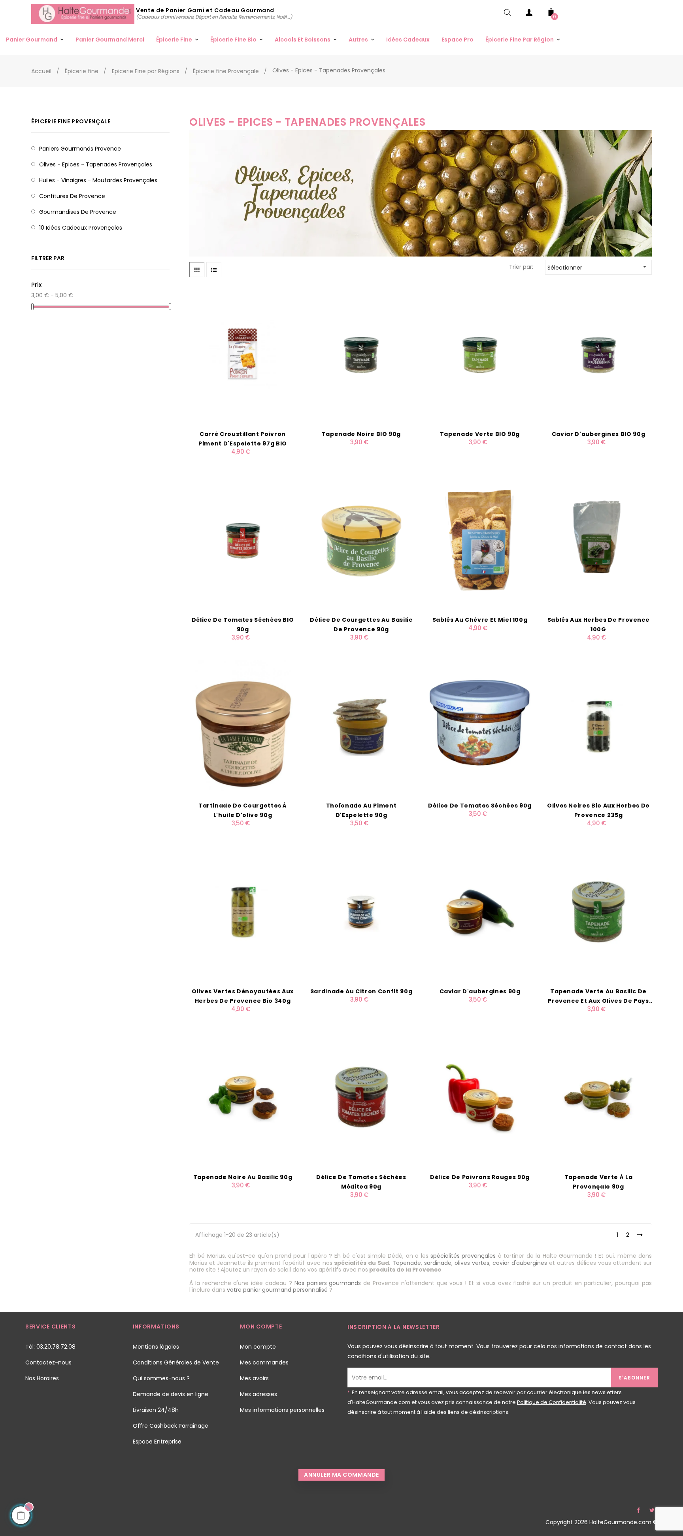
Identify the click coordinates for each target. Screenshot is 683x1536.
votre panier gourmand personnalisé (277, 1290)
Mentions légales (156, 1347)
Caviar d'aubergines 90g (480, 991)
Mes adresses (258, 1394)
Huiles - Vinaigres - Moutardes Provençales (98, 180)
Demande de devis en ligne (170, 1394)
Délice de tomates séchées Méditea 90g (361, 1182)
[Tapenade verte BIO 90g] (479, 354)
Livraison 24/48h (156, 1410)
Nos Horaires (42, 1378)
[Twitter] (652, 1510)
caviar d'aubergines (519, 1263)
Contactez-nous (48, 1362)
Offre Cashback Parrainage (170, 1426)
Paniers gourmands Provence (80, 149)
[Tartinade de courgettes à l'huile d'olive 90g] (242, 726)
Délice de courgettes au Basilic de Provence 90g (361, 624)
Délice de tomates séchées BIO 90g (243, 624)
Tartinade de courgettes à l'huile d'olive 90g (242, 810)
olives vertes (472, 1263)
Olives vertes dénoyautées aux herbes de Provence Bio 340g (243, 996)
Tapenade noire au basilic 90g (242, 1177)
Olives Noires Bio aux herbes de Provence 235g (598, 810)
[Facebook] (638, 1510)
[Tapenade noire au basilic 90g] (242, 1097)
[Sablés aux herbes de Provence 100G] (598, 540)
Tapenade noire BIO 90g (361, 434)
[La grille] (196, 269)
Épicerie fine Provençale (71, 121)
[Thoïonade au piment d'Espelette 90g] (361, 726)
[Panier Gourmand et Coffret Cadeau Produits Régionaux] (83, 13)
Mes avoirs (254, 1378)
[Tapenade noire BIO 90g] (361, 354)
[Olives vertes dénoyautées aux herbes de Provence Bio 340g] (242, 911)
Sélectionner (597, 268)
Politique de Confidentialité (551, 1402)
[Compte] (529, 14)
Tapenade (406, 1263)
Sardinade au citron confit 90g (361, 991)
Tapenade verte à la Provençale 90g (598, 1182)
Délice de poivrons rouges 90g (480, 1177)
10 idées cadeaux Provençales (80, 228)
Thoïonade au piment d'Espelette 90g (361, 810)
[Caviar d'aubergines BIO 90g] (598, 354)
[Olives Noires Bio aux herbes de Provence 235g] (598, 726)
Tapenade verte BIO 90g (480, 434)
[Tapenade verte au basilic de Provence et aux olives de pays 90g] (598, 911)
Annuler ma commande (341, 1475)
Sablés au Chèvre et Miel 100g (480, 620)
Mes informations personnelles (282, 1410)
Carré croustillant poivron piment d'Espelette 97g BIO (242, 438)
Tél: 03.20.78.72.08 (50, 1347)
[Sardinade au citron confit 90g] (361, 911)
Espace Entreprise (157, 1441)
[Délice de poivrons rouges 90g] (479, 1097)
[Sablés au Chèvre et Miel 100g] (479, 540)
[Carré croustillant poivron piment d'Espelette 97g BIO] (242, 354)
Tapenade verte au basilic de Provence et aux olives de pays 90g (598, 996)
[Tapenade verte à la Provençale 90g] (598, 1097)
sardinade (437, 1263)
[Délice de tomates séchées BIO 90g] (242, 540)
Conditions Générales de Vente (176, 1362)
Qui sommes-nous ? (161, 1378)
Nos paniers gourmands (327, 1283)
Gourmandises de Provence (77, 212)
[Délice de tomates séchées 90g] (479, 726)
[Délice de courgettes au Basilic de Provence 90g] (361, 540)
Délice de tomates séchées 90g (480, 806)
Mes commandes (264, 1362)
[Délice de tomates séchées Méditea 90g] (361, 1097)
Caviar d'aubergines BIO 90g (598, 434)
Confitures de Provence (72, 196)
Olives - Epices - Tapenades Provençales (95, 164)
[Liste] (213, 269)
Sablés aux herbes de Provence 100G (598, 624)
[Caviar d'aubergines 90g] (479, 911)
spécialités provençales (463, 1256)
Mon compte (258, 1347)
